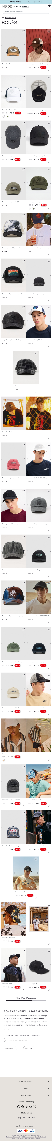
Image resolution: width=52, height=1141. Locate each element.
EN (33, 1118)
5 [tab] (33, 30)
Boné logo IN (32, 984)
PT (29, 1118)
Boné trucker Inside (9, 110)
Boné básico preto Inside (37, 294)
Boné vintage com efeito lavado (14, 478)
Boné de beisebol (8, 754)
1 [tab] (3, 30)
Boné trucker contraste (36, 708)
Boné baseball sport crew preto (39, 570)
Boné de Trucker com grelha (12, 294)
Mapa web (36, 1138)
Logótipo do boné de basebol (13, 340)
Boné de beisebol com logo (12, 156)
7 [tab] (36, 306)
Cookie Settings (40, 1137)
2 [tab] (4, 30)
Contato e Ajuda (26, 1081)
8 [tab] (11, 490)
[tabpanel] (26, 367)
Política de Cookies (28, 1137)
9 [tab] (12, 950)
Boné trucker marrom (10, 64)
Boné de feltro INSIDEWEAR (38, 616)
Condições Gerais (18, 1138)
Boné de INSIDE (8, 984)
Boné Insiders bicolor (35, 340)
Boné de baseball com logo (38, 524)
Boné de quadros (21, 386)
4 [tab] (6, 30)
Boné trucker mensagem (37, 662)
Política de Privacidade (13, 1137)
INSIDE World (26, 1095)
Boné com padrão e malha (11, 248)
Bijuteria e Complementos (16, 1040)
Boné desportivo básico (23, 892)
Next (23, 45)
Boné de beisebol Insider (11, 800)
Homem (25, 6)
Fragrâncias (10, 1048)
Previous (3, 45)
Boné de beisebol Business (12, 662)
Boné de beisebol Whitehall (12, 708)
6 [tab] (34, 30)
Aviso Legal (28, 1138)
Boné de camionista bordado (38, 248)
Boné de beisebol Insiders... (38, 478)
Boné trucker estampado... (38, 110)
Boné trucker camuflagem (11, 846)
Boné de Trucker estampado (12, 616)
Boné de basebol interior (37, 156)
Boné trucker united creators (38, 64)
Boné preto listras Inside (11, 524)
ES (24, 1118)
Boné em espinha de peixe (12, 570)
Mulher (17, 6)
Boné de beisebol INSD (10, 202)
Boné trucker (7, 432)
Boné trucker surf (34, 800)
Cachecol (29, 1048)
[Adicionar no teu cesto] (23, 70)
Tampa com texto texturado (38, 846)
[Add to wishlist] (23, 30)
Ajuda (26, 1088)
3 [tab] (5, 30)
